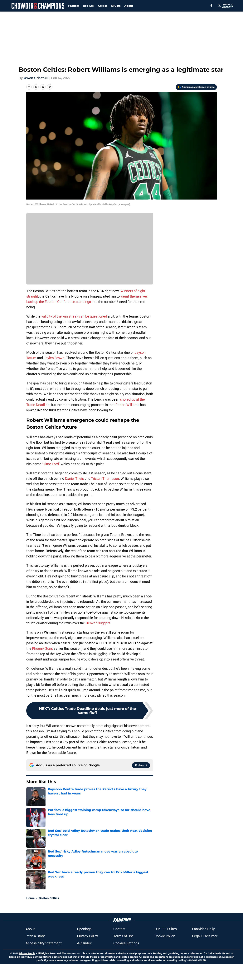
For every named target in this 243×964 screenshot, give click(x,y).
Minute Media (27, 953)
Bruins (115, 5)
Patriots (73, 5)
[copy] (49, 87)
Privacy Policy (87, 936)
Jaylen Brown (54, 358)
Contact (119, 929)
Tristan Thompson (105, 479)
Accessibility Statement (44, 943)
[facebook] (211, 5)
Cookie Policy (164, 936)
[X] (219, 5)
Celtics (102, 5)
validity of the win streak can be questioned (74, 316)
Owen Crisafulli (36, 78)
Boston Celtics (49, 898)
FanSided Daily (203, 929)
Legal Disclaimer (204, 936)
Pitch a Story (35, 936)
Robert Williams (127, 405)
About (128, 5)
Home (30, 898)
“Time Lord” (51, 464)
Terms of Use (123, 936)
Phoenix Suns (42, 648)
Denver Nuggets (98, 623)
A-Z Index (84, 943)
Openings (84, 929)
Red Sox (88, 5)
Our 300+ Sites (165, 929)
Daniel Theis (74, 479)
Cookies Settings (126, 943)
